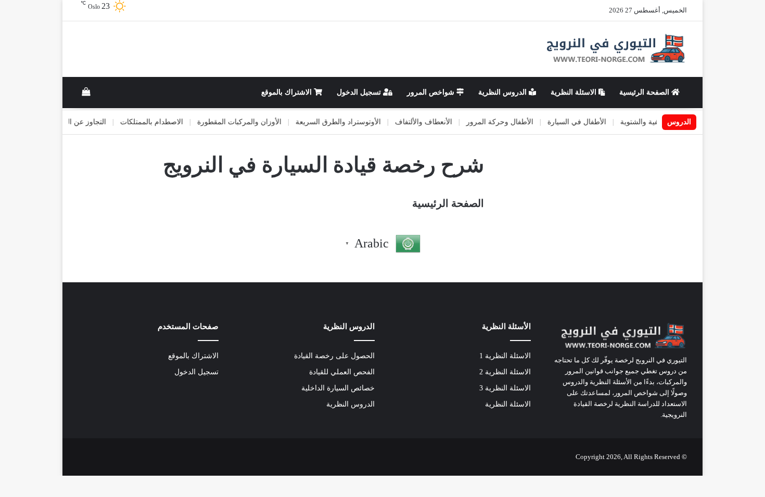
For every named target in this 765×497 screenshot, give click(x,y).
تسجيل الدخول (360, 92)
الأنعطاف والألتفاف (433, 122)
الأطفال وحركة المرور (509, 122)
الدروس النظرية (503, 92)
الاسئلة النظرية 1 (505, 356)
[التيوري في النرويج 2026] (614, 49)
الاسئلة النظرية (574, 92)
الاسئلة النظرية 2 (505, 372)
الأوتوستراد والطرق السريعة (347, 122)
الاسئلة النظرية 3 (505, 388)
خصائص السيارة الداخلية (338, 388)
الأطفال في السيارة (586, 122)
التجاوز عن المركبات (85, 122)
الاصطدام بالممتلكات (161, 122)
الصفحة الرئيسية (645, 92)
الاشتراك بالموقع (287, 92)
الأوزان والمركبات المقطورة (249, 122)
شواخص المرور (431, 92)
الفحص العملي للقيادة (342, 372)
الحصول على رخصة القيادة (334, 356)
